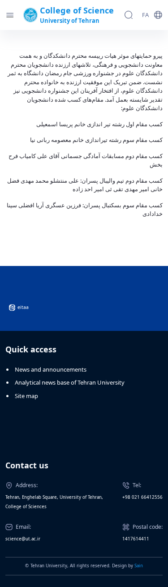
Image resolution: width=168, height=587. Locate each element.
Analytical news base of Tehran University (70, 382)
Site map (26, 396)
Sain (138, 566)
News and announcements (50, 369)
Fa (145, 15)
